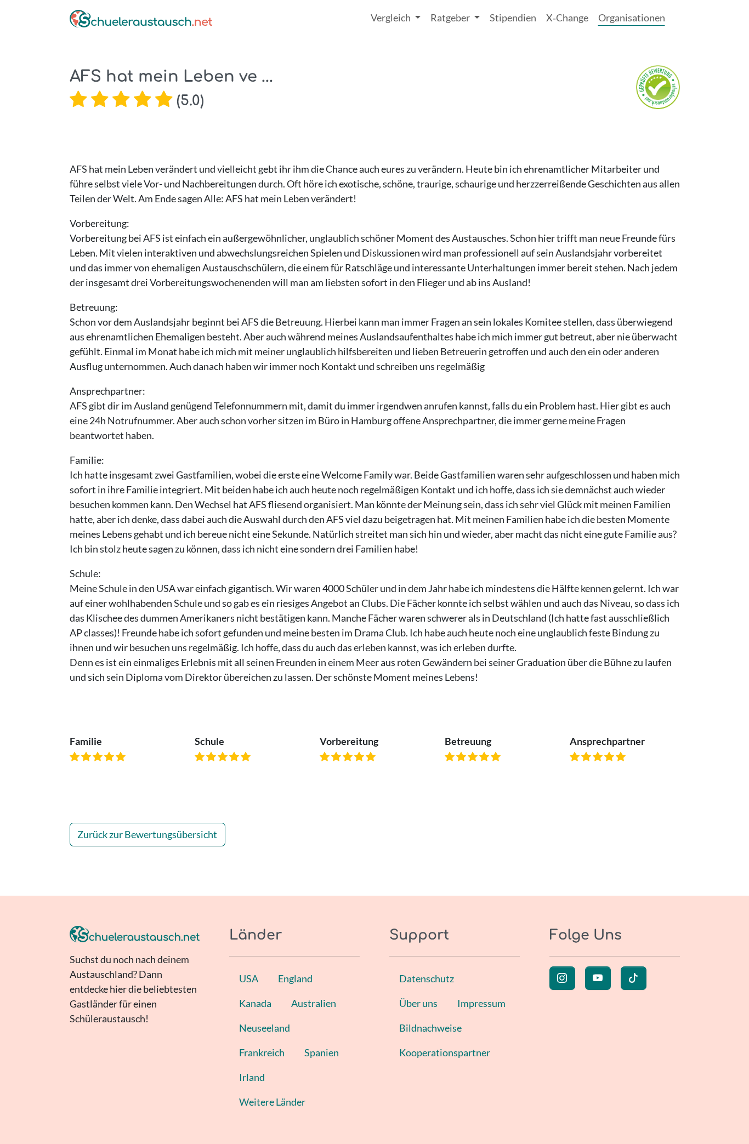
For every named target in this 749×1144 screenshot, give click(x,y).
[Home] (141, 18)
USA (248, 978)
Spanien (321, 1052)
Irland (252, 1077)
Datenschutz (426, 978)
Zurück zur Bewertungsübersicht (147, 834)
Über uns (418, 1003)
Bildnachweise (430, 1028)
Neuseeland (264, 1028)
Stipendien (513, 18)
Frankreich (262, 1052)
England (295, 978)
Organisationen (631, 18)
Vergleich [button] (391, 18)
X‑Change (567, 18)
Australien (313, 1003)
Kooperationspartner (444, 1052)
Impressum (481, 1003)
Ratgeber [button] (451, 18)
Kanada (255, 1003)
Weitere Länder (272, 1102)
